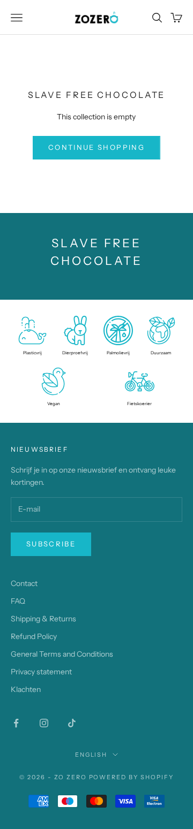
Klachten (26, 689)
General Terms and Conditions (62, 654)
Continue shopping (96, 147)
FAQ (18, 601)
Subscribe (51, 543)
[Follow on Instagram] (44, 723)
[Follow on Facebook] (16, 723)
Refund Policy (34, 636)
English (91, 754)
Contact (24, 583)
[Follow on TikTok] (71, 723)
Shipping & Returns (43, 618)
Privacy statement (41, 671)
